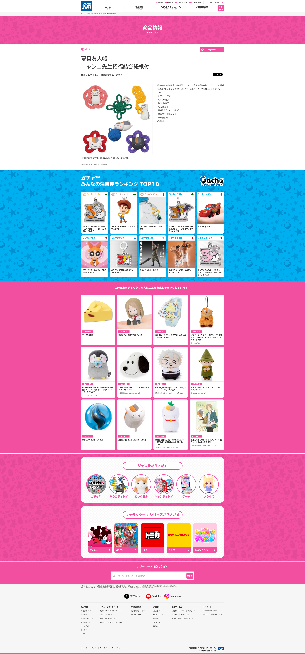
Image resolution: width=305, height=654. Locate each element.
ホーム (108, 8)
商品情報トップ (86, 611)
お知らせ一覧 (206, 607)
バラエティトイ (86, 618)
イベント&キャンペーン (170, 8)
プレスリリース (182, 2)
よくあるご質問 (196, 2)
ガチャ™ (212, 50)
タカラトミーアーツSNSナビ (181, 614)
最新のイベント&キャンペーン (110, 611)
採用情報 (170, 2)
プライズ (84, 633)
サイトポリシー (105, 648)
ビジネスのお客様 (213, 2)
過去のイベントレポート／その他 (111, 622)
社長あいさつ (157, 614)
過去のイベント (105, 614)
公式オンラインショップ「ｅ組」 (182, 611)
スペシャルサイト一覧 (209, 610)
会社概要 (155, 611)
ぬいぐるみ (84, 622)
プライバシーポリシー (90, 648)
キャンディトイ (86, 626)
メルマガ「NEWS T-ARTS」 (181, 618)
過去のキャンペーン (106, 618)
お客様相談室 (202, 8)
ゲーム (83, 630)
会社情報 (160, 2)
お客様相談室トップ (137, 611)
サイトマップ (116, 648)
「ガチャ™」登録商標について (212, 614)
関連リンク (156, 626)
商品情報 (139, 8)
